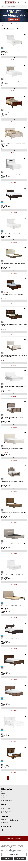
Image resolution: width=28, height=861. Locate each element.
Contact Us (3, 799)
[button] (2, 2)
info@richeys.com (8, 812)
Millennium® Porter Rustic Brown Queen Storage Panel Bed (12, 294)
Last (19, 778)
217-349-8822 (8, 811)
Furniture (8, 23)
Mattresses (3, 792)
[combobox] (20, 29)
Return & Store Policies (6, 800)
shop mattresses (14, 19)
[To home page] (10, 2)
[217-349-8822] (22, 2)
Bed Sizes (22, 23)
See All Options (7, 292)
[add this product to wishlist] (25, 34)
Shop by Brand (4, 795)
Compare (15, 59)
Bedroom (13, 23)
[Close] (26, 845)
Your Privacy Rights (14, 854)
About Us (3, 797)
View (14, 57)
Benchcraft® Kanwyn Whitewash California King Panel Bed (12, 233)
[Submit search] (24, 6)
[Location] (18, 2)
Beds (17, 23)
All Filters (8, 28)
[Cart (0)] (25, 2)
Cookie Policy (12, 851)
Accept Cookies (20, 858)
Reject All (7, 858)
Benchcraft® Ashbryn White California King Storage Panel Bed (12, 174)
